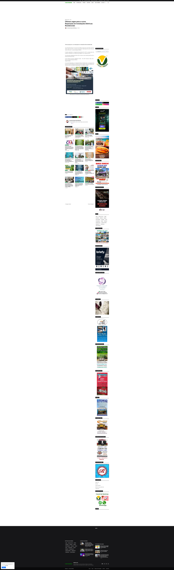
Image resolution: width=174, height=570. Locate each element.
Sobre (82, 0)
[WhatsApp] (78, 117)
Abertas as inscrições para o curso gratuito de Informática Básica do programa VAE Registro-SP (69, 160)
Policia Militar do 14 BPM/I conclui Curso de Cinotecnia (89, 184)
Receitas (96, 483)
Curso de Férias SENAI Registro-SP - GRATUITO (89, 135)
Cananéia (67, 544)
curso (70, 19)
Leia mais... (6, 565)
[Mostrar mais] (83, 117)
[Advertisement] (87, 11)
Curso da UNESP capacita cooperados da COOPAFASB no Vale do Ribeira (79, 136)
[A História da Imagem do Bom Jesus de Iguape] (97, 551)
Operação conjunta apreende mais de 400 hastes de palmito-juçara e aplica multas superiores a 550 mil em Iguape (89, 544)
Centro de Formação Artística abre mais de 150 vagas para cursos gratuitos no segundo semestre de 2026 (69, 148)
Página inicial (67, 19)
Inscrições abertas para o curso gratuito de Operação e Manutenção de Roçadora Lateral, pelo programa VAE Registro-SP (79, 148)
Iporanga (102, 219)
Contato (104, 0)
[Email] (81, 117)
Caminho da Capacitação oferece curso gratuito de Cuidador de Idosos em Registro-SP (79, 184)
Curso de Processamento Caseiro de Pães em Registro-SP (69, 136)
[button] (106, 2)
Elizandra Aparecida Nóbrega (75, 120)
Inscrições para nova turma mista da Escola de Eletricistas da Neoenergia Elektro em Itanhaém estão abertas (79, 161)
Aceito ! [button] (4, 567)
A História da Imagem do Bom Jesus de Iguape (104, 551)
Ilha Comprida (98, 219)
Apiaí (96, 216)
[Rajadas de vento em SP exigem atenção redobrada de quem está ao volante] (82, 550)
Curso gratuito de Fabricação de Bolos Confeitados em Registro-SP (89, 172)
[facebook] (98, 102)
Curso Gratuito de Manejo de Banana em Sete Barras (69, 172)
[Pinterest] (79, 117)
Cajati (105, 216)
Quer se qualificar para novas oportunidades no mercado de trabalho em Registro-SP (79, 172)
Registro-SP (71, 114)
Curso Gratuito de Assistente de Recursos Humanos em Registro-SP (89, 160)
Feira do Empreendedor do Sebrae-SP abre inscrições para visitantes (89, 554)
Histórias (88, 2)
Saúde (92, 2)
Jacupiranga (70, 547)
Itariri (106, 219)
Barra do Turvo (101, 216)
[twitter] (105, 102)
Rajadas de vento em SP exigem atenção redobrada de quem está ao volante (89, 550)
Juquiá (74, 547)
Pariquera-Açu (98, 222)
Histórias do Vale (100, 0)
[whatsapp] (98, 104)
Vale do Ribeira (97, 2)
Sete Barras (67, 552)
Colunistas (107, 0)
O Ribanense (97, 488)
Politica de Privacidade (87, 0)
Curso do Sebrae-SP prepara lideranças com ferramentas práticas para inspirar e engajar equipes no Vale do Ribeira (69, 185)
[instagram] (105, 104)
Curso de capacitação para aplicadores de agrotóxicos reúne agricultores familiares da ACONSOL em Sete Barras (89, 148)
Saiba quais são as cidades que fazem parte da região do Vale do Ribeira (104, 546)
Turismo (84, 2)
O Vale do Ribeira (71, 568)
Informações (78, 2)
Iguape (75, 544)
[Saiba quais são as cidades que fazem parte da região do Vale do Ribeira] (97, 546)
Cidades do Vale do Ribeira (94, 0)
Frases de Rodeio (98, 485)
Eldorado (71, 544)
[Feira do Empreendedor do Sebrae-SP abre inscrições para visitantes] (82, 554)
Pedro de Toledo (104, 222)
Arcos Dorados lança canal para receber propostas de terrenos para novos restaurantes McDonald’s (104, 555)
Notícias (102, 2)
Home (80, 0)
